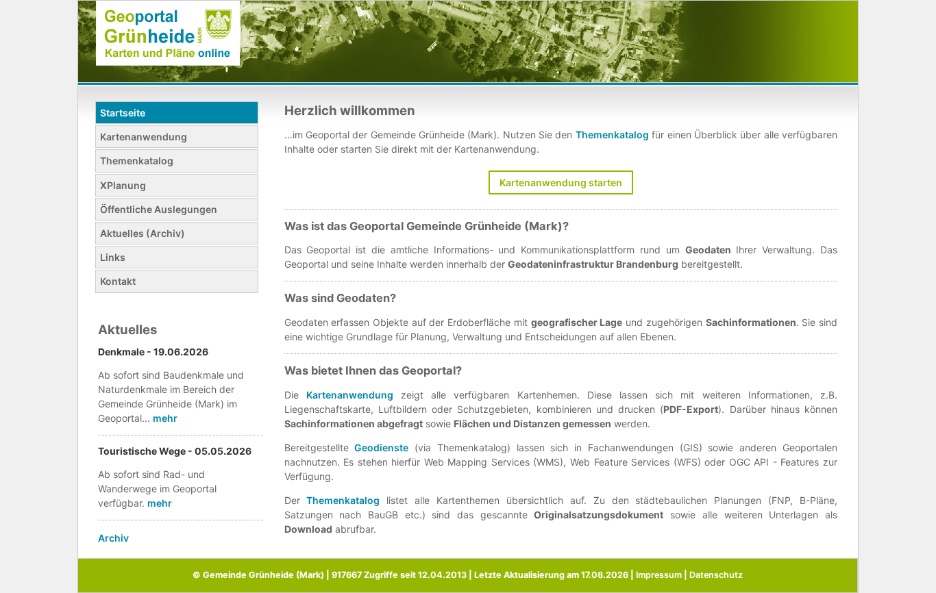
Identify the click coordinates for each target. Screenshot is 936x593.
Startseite (122, 112)
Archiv (113, 538)
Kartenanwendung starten (561, 182)
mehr (165, 418)
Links (112, 257)
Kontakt (118, 281)
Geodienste (381, 447)
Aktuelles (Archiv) (142, 233)
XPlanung (123, 185)
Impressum (659, 575)
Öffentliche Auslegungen (158, 209)
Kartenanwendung (143, 136)
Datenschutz (716, 575)
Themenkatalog (136, 160)
